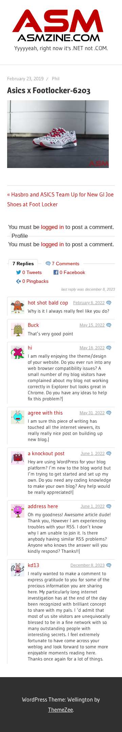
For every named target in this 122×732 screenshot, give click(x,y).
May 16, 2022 (92, 348)
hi (30, 347)
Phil (56, 79)
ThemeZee (60, 709)
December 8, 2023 (87, 565)
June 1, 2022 (93, 453)
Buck (33, 324)
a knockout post (46, 453)
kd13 (33, 565)
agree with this (45, 412)
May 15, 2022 (92, 325)
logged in (52, 227)
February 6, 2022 (89, 302)
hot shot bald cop (48, 302)
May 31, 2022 (92, 413)
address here (43, 506)
